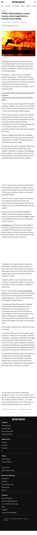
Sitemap (4, 490)
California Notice (7, 462)
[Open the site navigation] (6, 2)
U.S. (2, 6)
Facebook (5, 445)
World (23, 6)
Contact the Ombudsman (9, 512)
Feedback (5, 509)
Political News (6, 425)
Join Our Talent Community (10, 504)
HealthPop (5, 225)
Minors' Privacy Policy (8, 470)
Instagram (5, 448)
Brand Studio (5, 487)
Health (4, 11)
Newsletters (5, 478)
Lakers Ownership (7, 434)
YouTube (4, 442)
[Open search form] (35, 2)
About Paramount (7, 498)
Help (3, 506)
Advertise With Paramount (9, 501)
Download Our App (7, 484)
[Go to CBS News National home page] (18, 2)
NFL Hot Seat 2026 (7, 431)
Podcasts (4, 481)
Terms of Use (5, 467)
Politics (28, 6)
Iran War (8, 6)
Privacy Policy (6, 459)
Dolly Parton (15, 6)
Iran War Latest (6, 428)
